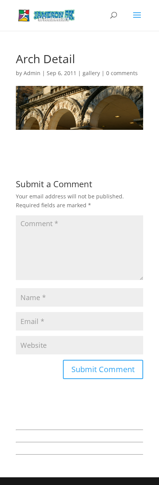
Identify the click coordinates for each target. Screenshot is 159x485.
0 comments (122, 73)
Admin (32, 73)
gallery (91, 73)
